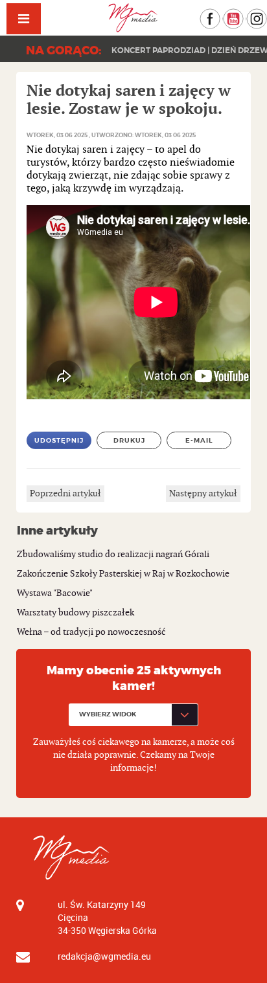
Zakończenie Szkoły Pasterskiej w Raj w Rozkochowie (123, 573)
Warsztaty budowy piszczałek (75, 612)
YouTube (243, 14)
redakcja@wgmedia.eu (104, 956)
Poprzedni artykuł (65, 493)
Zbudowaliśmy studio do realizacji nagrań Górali (113, 554)
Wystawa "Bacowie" (55, 593)
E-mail (199, 440)
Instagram (266, 14)
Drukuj (129, 440)
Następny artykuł (203, 493)
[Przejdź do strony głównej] (133, 18)
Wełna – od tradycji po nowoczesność (91, 631)
